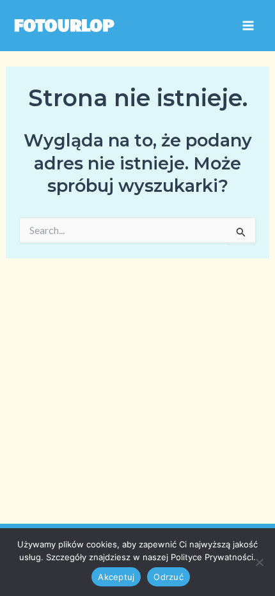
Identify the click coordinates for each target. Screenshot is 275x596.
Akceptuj (116, 577)
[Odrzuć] (259, 562)
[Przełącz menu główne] (248, 26)
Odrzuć (168, 577)
